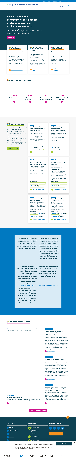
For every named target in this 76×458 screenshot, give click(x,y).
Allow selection (64, 447)
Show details (57, 455)
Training (44, 1)
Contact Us (63, 6)
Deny (64, 450)
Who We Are (44, 5)
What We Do (63, 5)
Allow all (64, 443)
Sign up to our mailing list (56, 433)
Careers (61, 1)
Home (38, 1)
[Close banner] (74, 442)
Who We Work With (53, 5)
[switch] (32, 456)
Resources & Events (52, 1)
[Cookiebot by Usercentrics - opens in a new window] (7, 456)
